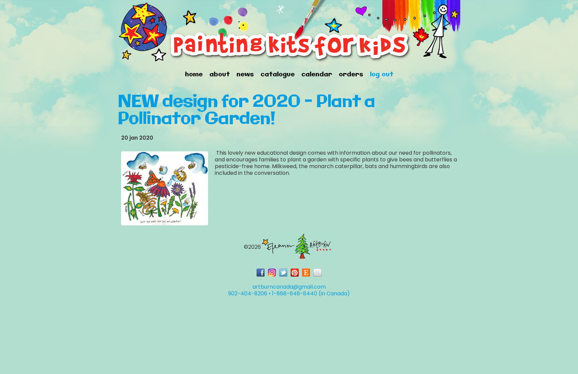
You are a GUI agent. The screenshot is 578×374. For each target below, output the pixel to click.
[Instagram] (272, 273)
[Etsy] (306, 273)
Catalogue (278, 74)
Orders (351, 74)
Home (194, 74)
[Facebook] (261, 273)
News (245, 74)
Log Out (381, 74)
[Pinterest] (295, 273)
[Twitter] (283, 273)
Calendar (316, 74)
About (219, 74)
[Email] (317, 273)
